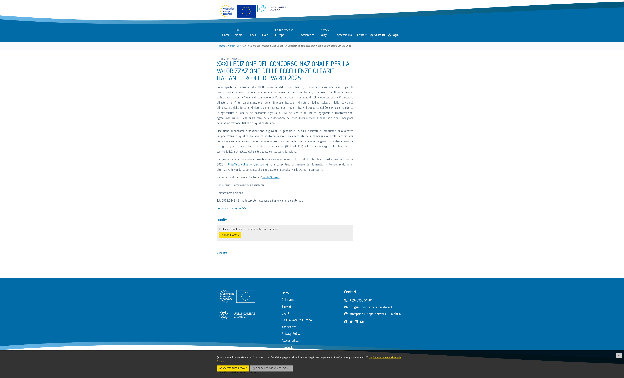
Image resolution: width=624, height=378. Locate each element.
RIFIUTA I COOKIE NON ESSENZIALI (272, 368)
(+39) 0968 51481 (360, 300)
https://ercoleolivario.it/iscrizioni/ (247, 164)
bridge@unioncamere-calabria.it (370, 307)
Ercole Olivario (271, 177)
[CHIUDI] (619, 355)
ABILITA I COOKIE (230, 235)
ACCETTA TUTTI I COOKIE (234, 368)
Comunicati (233, 46)
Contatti (351, 292)
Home (222, 46)
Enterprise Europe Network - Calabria (374, 314)
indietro (222, 253)
